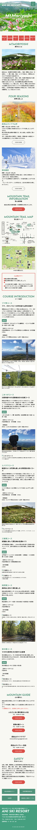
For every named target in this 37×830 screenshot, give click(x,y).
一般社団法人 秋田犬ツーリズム (27, 798)
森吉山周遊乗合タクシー (9, 791)
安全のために (32, 38)
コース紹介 (21, 38)
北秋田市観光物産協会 (27, 791)
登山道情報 (10, 38)
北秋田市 (10, 798)
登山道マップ (15, 38)
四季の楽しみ (4, 38)
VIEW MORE (18, 142)
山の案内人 (27, 38)
